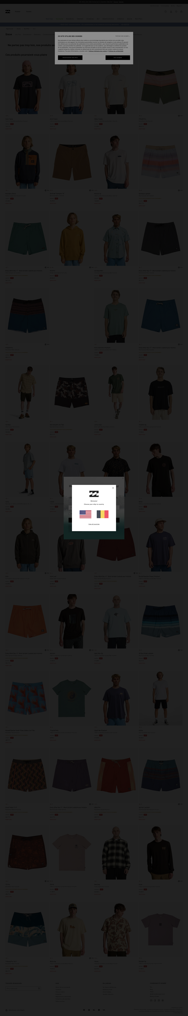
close (113, 488)
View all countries (94, 524)
